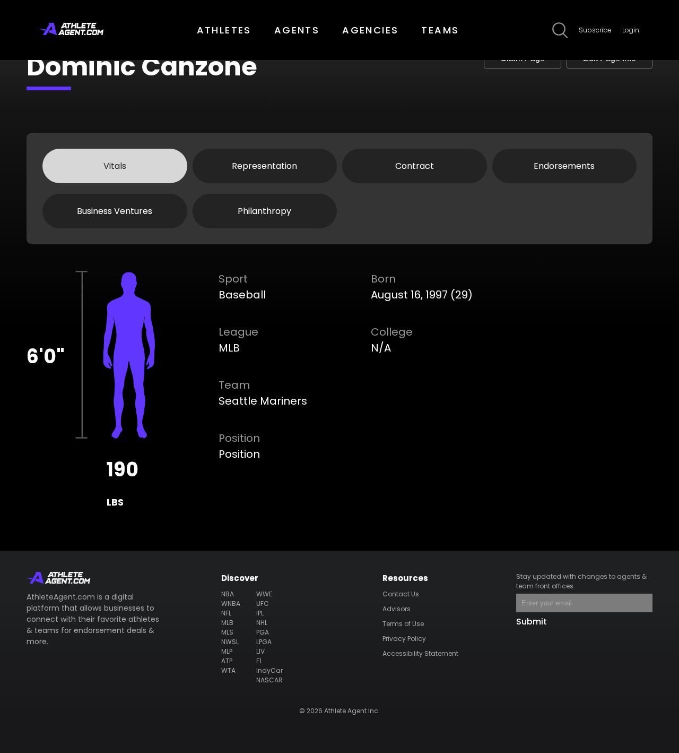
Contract (414, 166)
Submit (531, 621)
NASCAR (269, 679)
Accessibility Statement (420, 653)
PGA (262, 632)
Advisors (396, 608)
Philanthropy (264, 211)
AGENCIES (370, 30)
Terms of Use (403, 623)
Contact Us (400, 593)
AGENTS (296, 30)
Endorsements (564, 166)
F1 (259, 660)
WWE (264, 593)
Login (630, 30)
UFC (262, 603)
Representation (264, 166)
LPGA (264, 641)
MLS (227, 632)
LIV (260, 651)
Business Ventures (114, 211)
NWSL (230, 641)
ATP (226, 660)
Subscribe (595, 30)
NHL (261, 622)
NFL (226, 613)
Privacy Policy (404, 638)
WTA (228, 670)
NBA (227, 593)
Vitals (114, 166)
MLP (226, 651)
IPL (260, 613)
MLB (227, 622)
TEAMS (440, 30)
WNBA (230, 603)
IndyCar (269, 670)
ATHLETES (224, 30)
